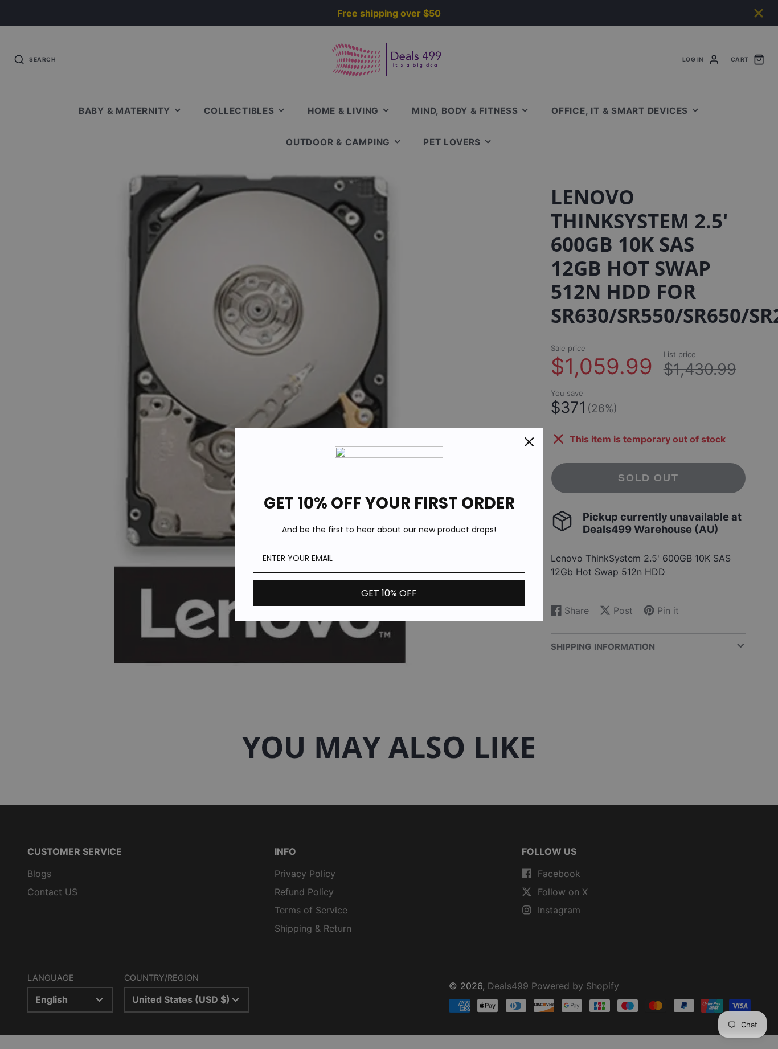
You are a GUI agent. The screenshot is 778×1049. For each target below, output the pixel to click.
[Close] (529, 442)
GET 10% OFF (389, 593)
